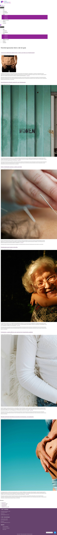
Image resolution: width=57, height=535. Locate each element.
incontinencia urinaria (11, 162)
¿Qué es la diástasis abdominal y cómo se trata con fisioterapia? (18, 52)
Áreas (4, 14)
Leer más (28, 75)
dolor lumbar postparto (26, 77)
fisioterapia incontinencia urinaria (37, 161)
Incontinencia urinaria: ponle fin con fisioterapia (13, 82)
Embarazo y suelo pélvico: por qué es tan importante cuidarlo (17, 332)
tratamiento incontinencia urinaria (6, 163)
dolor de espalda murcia (9, 327)
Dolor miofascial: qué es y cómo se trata (11, 167)
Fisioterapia (6, 18)
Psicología (6, 17)
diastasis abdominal (8, 77)
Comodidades (5, 12)
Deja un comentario (11, 79)
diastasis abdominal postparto (17, 77)
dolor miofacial (7, 244)
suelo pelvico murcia (39, 78)
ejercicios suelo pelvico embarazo (21, 495)
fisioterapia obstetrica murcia (27, 496)
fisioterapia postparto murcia (12, 412)
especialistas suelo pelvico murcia (32, 495)
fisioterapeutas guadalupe (34, 77)
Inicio (3, 9)
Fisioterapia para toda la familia (9, 247)
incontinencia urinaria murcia (20, 162)
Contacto (4, 23)
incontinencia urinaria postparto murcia (31, 162)
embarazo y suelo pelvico (9, 411)
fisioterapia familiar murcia (17, 328)
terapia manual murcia (42, 328)
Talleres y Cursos (6, 20)
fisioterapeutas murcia (8, 78)
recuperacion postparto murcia (30, 78)
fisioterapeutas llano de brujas (19, 161)
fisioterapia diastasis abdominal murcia (18, 78)
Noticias (4, 21)
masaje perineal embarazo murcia (31, 412)
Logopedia (6, 15)
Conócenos (5, 11)
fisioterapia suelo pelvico (21, 412)
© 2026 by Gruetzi (25, 532)
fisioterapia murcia (25, 328)
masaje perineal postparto (9, 497)
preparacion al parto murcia (41, 412)
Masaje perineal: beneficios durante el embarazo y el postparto (17, 416)
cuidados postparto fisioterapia (10, 495)
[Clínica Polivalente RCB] (2, 6)
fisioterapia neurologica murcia (33, 328)
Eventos (3, 502)
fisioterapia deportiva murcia (8, 328)
